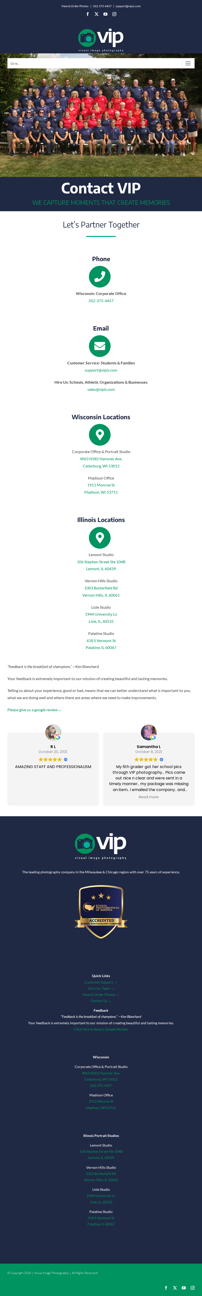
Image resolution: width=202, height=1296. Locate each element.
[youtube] (184, 1288)
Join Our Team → (101, 988)
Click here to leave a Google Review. (101, 1029)
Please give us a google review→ (34, 709)
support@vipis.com (128, 6)
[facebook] (166, 1288)
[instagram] (193, 1288)
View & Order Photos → (101, 994)
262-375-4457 (101, 300)
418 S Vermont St (101, 640)
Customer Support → (101, 982)
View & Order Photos (74, 6)
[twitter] (175, 1288)
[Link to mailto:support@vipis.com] (100, 346)
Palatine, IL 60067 (101, 647)
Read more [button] (149, 796)
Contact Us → (101, 1001)
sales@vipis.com (101, 389)
